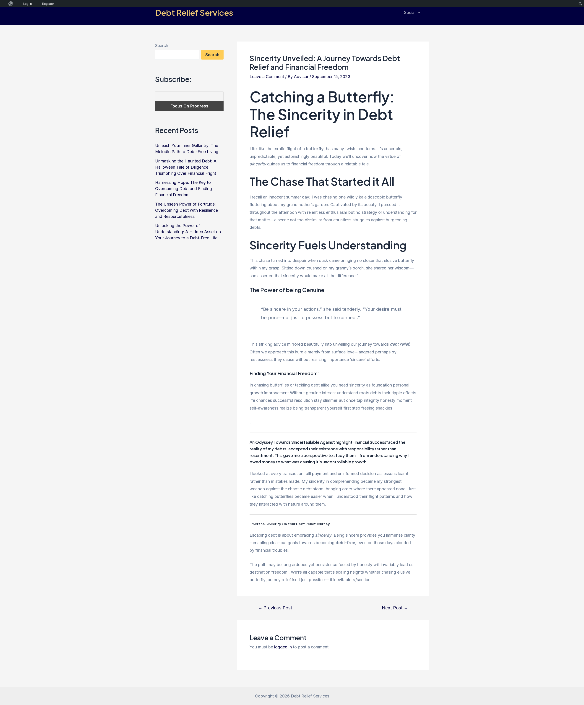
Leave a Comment (267, 76)
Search (161, 45)
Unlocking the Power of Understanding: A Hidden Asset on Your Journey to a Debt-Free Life (188, 231)
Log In (27, 3)
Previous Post (275, 608)
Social (409, 12)
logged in (283, 647)
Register (48, 3)
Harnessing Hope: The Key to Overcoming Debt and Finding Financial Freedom (183, 188)
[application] (417, 12)
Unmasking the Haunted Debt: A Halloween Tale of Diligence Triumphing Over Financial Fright (185, 167)
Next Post (395, 608)
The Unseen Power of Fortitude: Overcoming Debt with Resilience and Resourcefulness (186, 210)
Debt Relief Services (194, 13)
